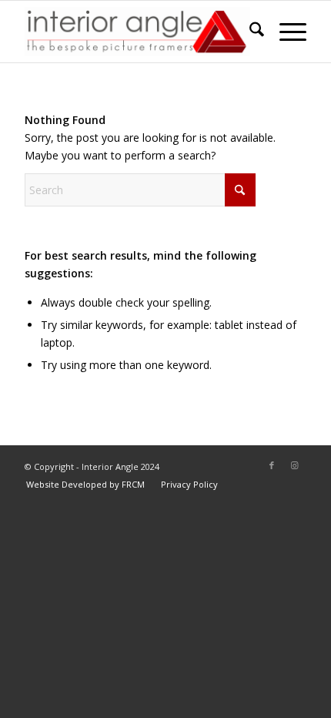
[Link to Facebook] (271, 465)
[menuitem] (249, 31)
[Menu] (285, 31)
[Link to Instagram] (294, 465)
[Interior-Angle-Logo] (137, 31)
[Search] (249, 31)
